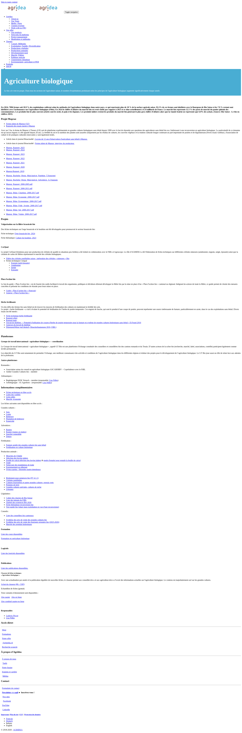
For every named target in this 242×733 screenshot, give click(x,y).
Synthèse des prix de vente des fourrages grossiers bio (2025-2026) (32, 522)
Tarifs (5, 663)
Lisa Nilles (53, 380)
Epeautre (14, 270)
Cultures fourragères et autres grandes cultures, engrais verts (30, 482)
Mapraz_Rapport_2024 (15, 150)
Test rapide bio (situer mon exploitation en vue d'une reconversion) (32, 507)
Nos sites (6, 697)
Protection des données (32, 714)
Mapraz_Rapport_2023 (15, 154)
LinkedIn (6, 710)
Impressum (5, 714)
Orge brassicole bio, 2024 (25, 233)
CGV (21, 714)
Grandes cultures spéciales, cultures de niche (23, 487)
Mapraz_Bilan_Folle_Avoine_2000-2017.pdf (24, 206)
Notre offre (6, 638)
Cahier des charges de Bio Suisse (19, 498)
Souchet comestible (13, 434)
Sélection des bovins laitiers (17, 458)
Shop (4, 630)
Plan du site (14, 714)
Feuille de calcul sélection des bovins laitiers (23, 460)
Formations (6, 634)
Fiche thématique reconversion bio (19, 505)
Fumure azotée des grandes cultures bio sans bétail (26, 445)
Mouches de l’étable (14, 456)
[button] (9, 16)
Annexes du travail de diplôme (18, 325)
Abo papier (5, 597)
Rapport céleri (11, 318)
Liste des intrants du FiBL (16, 500)
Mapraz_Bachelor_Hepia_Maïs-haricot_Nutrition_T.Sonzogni (30, 176)
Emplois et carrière (9, 672)
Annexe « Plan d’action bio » (17, 293)
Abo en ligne (16, 597)
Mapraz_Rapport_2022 (15, 158)
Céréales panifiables (14, 480)
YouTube (5, 705)
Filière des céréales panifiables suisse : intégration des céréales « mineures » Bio (37, 258)
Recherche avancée (9, 647)
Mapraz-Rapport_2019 (15, 171)
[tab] (17, 124)
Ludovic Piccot (12, 616)
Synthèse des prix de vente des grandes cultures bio (26, 520)
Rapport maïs (11, 320)
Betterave (10, 416)
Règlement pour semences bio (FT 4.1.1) (22, 478)
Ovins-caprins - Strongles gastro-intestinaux (23, 469)
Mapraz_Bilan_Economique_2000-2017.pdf (23, 201)
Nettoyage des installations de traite (20, 465)
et (10, 692)
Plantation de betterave (15, 419)
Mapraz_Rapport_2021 (15, 163)
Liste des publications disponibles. (14, 568)
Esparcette (10, 421)
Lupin (8, 414)
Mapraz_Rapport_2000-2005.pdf (19, 184)
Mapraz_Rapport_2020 (15, 167)
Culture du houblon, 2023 (26, 238)
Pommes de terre (12, 485)
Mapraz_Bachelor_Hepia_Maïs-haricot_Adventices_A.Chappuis (32, 180)
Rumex (9, 430)
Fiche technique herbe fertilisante (19, 316)
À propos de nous (9, 659)
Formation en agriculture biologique (15, 538)
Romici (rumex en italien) (16, 432)
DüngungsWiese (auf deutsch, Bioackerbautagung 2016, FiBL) (31, 327)
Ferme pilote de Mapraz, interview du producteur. (54, 143)
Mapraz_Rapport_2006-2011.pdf (19, 188)
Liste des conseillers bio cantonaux (20, 515)
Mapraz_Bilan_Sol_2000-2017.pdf (20, 210)
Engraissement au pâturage (16, 467)
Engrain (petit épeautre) (20, 263)
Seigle (13, 267)
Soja (8, 412)
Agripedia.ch (8, 643)
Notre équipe (7, 668)
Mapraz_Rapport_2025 (15, 148)
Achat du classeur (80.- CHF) (13, 584)
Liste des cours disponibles (11, 534)
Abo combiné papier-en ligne (12, 601)
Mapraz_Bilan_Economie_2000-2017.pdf (22, 197)
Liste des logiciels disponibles (13, 553)
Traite (8, 463)
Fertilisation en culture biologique (19, 447)
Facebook (7, 701)
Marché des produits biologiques (19, 524)
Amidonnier (16, 265)
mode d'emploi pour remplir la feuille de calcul (62, 460)
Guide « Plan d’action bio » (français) (21, 291)
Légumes (9, 489)
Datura (8, 436)
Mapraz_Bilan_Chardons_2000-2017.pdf (22, 193)
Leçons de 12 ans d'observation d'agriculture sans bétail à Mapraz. (61, 139)
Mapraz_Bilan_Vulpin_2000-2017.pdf (21, 214)
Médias (5, 676)
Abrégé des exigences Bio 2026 (18, 502)
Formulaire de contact (10, 688)
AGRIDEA (18, 730)
